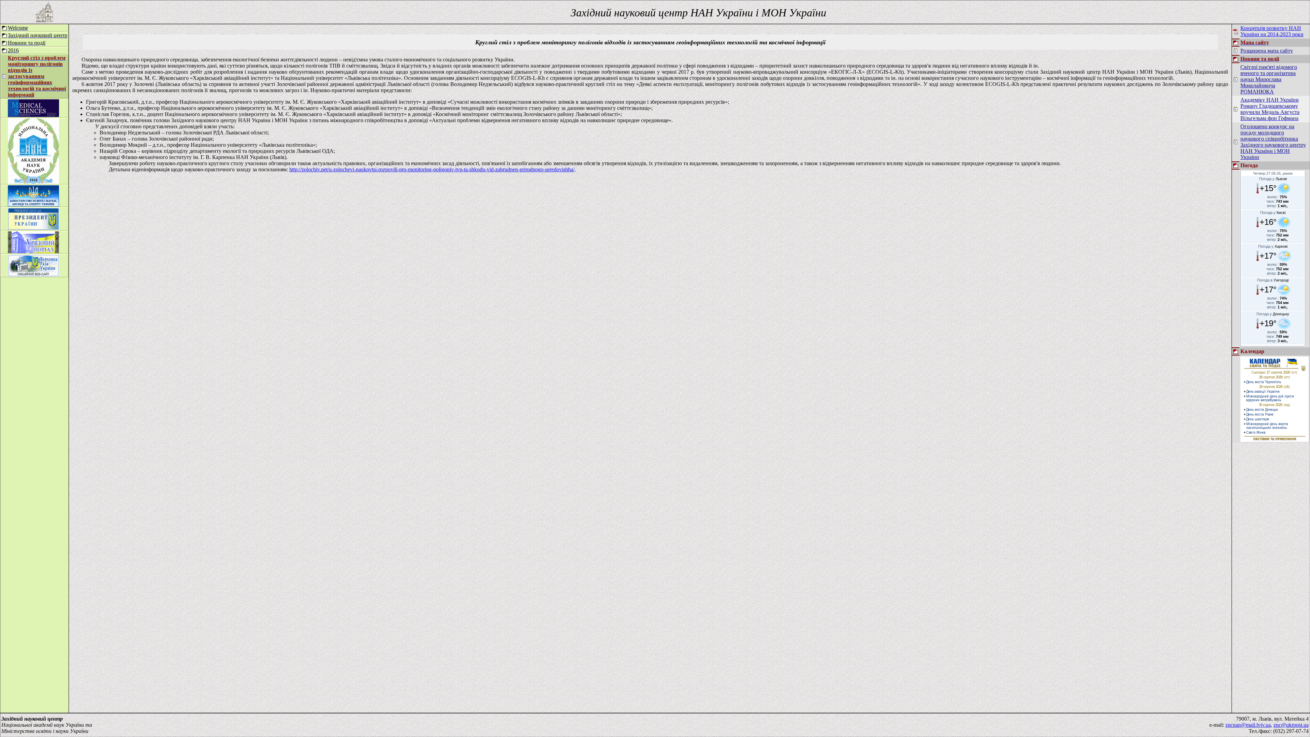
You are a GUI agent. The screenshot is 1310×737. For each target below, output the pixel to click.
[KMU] (33, 251)
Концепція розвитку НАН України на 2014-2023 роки (1272, 31)
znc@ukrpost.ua (1291, 725)
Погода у (1273, 179)
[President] (33, 228)
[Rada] (33, 275)
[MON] (33, 204)
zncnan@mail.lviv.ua (1248, 725)
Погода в (1273, 280)
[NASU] (33, 182)
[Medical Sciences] (33, 115)
